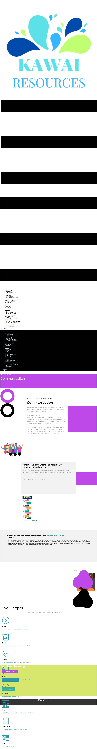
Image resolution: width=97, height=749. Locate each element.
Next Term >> (9, 689)
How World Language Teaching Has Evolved (12, 646)
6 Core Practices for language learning (11, 662)
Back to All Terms (10, 680)
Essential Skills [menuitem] (9, 307)
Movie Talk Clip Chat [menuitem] (10, 315)
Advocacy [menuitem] (6, 327)
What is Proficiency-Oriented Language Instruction (14, 712)
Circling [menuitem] (7, 311)
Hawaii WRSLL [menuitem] (8, 302)
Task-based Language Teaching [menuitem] (12, 321)
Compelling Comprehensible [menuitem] (12, 299)
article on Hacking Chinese (55, 535)
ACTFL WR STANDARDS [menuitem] (10, 301)
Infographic (35, 520)
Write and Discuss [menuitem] (9, 326)
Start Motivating (6, 746)
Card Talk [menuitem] (7, 310)
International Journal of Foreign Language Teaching (14, 729)
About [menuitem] (5, 328)
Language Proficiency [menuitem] (10, 292)
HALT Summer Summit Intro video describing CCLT (14, 629)
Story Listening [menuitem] (9, 320)
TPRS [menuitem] (6, 323)
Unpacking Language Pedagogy (9, 696)
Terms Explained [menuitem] (8, 290)
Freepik (77, 570)
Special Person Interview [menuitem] (11, 318)
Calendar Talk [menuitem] (8, 308)
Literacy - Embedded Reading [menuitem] (12, 312)
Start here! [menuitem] (8, 291)
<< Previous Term (10, 671)
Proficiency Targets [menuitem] (10, 295)
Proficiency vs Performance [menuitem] (12, 294)
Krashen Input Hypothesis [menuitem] (11, 297)
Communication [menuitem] (9, 296)
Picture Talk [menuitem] (8, 317)
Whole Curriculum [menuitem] (9, 325)
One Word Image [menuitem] (9, 316)
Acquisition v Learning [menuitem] (10, 300)
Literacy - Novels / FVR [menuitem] (10, 313)
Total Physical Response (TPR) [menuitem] (12, 322)
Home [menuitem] (5, 289)
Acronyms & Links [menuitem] (9, 304)
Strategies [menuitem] (6, 305)
